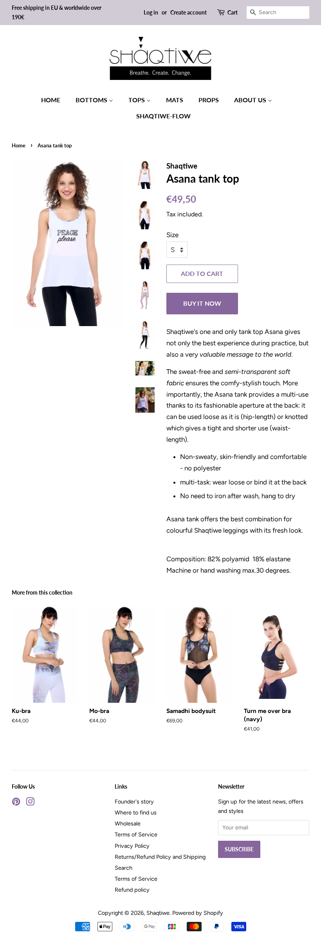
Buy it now (202, 303)
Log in (151, 12)
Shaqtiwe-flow (163, 116)
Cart (232, 12)
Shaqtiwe (158, 912)
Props (208, 99)
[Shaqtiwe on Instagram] (30, 803)
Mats (174, 99)
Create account (188, 12)
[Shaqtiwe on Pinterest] (16, 803)
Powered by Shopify (197, 912)
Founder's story (134, 801)
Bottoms (92, 99)
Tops (137, 99)
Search (123, 867)
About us (251, 99)
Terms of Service (136, 834)
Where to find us (136, 812)
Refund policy (132, 889)
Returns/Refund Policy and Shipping (160, 856)
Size (172, 235)
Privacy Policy (132, 845)
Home (50, 99)
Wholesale (128, 823)
